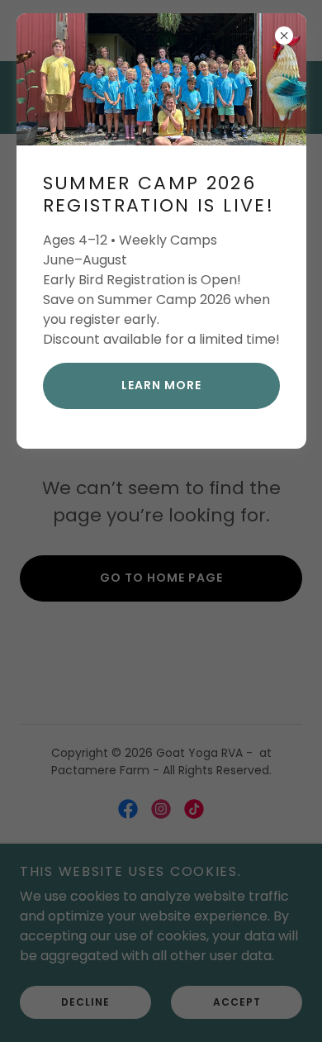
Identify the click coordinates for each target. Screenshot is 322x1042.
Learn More (161, 385)
